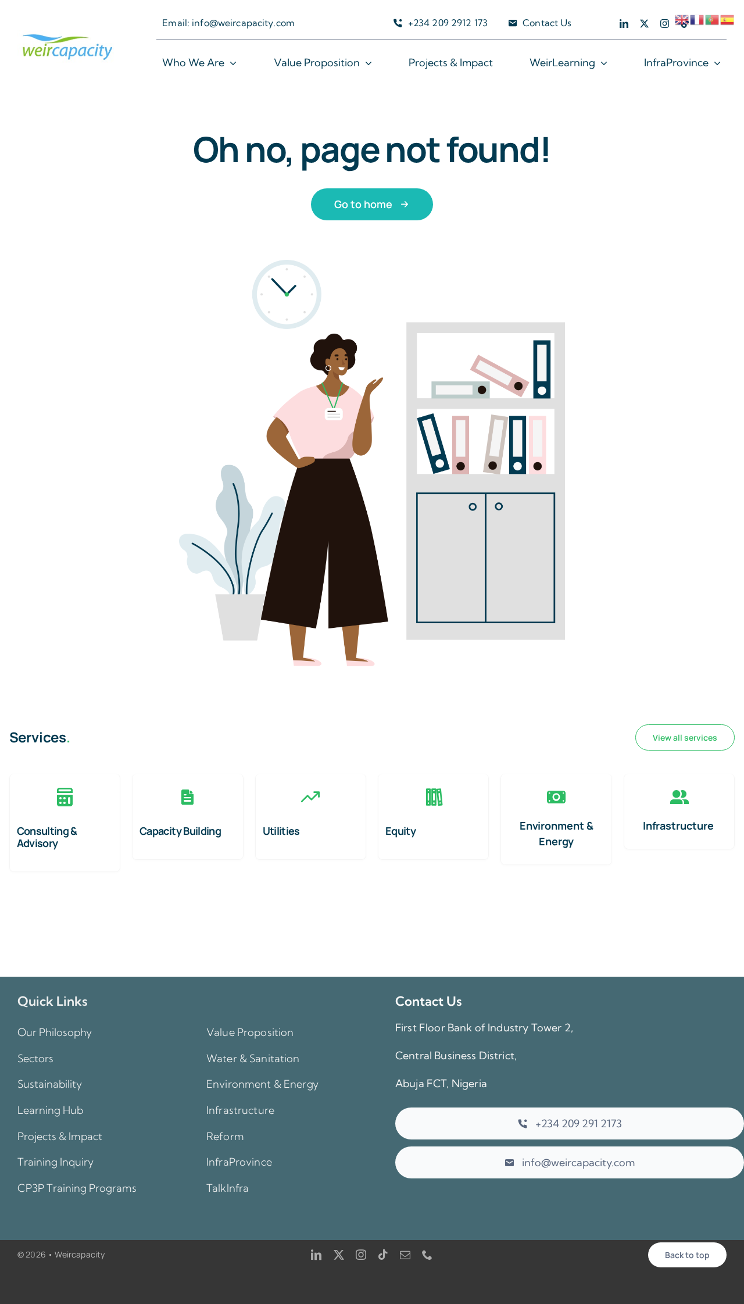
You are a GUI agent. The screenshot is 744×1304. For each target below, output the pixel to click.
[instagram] (664, 23)
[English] (682, 18)
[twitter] (644, 23)
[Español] (727, 18)
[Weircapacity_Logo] (67, 36)
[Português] (712, 18)
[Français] (697, 18)
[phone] (427, 1254)
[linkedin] (624, 23)
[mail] (405, 1254)
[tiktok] (383, 1254)
